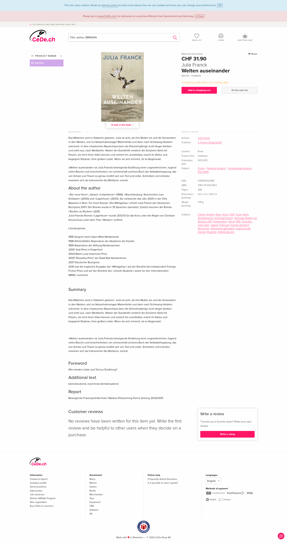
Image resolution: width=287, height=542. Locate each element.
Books (39, 63)
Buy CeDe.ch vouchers (42, 506)
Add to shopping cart (199, 90)
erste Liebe (203, 225)
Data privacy (36, 490)
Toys (92, 498)
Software (94, 510)
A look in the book (121, 124)
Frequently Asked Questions (162, 479)
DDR (232, 214)
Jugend (214, 225)
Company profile (38, 483)
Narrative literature (216, 168)
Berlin (246, 214)
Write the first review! (192, 54)
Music (93, 479)
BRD (238, 221)
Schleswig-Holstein (223, 218)
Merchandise (96, 494)
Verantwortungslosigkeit (222, 228)
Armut (226, 214)
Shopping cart (245, 40)
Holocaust (224, 225)
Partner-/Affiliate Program (42, 498)
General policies (38, 486)
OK (220, 5)
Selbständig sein (226, 232)
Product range (45, 56)
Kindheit (210, 214)
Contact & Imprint (39, 479)
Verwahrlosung (205, 218)
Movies (93, 483)
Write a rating (227, 434)
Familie (201, 214)
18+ (91, 513)
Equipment (95, 502)
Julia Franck (204, 138)
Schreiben (247, 221)
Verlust (231, 221)
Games (93, 486)
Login (221, 40)
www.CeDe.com (107, 16)
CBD (92, 506)
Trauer (239, 214)
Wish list (197, 40)
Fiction (201, 168)
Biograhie (212, 232)
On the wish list (240, 90)
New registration (38, 502)
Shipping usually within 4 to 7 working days (206, 82)
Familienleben (220, 221)
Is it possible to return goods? (163, 483)
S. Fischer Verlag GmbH (210, 142)
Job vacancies (37, 494)
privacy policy (110, 5)
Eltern (218, 214)
